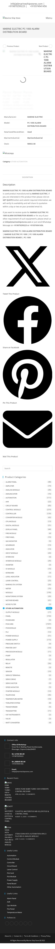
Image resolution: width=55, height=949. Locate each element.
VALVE (8, 719)
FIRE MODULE (11, 533)
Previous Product (13, 46)
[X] (7, 923)
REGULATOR (10, 659)
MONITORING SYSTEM (14, 596)
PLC (7, 632)
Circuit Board (12, 866)
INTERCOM (10, 557)
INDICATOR (10, 549)
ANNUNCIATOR (11, 494)
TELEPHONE (10, 695)
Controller (11, 862)
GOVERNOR (10, 545)
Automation (11, 855)
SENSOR (9, 671)
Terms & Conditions (31, 936)
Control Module (13, 859)
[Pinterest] (25, 923)
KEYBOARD (10, 573)
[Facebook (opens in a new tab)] (22, 8)
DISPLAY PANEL (12, 529)
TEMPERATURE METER (14, 699)
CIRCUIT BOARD (12, 505)
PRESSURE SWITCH (13, 644)
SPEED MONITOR (12, 687)
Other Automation (14, 887)
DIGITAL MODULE (12, 525)
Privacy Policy (45, 936)
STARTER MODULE (13, 691)
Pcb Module (11, 876)
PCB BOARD (10, 620)
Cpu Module (11, 905)
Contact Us (18, 936)
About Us (8, 936)
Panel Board (11, 883)
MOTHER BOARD (12, 600)
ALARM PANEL (11, 482)
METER (8, 588)
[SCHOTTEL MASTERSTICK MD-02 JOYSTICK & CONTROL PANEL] (9, 813)
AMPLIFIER (10, 486)
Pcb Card (10, 873)
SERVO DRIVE (11, 679)
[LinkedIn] (21, 923)
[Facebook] (12, 923)
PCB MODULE (11, 628)
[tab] (27, 177)
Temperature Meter (14, 912)
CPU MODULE (11, 521)
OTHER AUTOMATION (19, 161)
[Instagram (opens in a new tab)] (28, 8)
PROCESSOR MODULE (14, 652)
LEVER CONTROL (12, 580)
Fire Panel (10, 909)
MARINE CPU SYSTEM (14, 584)
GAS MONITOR (11, 541)
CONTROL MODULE (13, 509)
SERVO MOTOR (11, 683)
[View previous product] (4, 46)
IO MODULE (10, 569)
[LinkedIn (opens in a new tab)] (32, 8)
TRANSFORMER (11, 707)
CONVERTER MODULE (14, 517)
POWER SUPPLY (12, 640)
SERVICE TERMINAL (13, 675)
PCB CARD (9, 624)
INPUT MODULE (12, 553)
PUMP (8, 655)
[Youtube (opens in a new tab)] (35, 8)
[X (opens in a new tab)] (19, 8)
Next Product (43, 46)
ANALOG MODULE (13, 490)
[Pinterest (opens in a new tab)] (25, 8)
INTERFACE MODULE (13, 561)
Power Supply (12, 880)
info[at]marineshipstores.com (22, 771)
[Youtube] (30, 923)
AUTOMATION (11, 498)
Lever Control (12, 869)
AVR (7, 502)
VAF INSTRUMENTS (13, 715)
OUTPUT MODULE (12, 612)
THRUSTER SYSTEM (13, 703)
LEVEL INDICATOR (12, 576)
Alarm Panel (11, 898)
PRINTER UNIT (11, 648)
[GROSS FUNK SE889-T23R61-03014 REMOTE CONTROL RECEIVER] (9, 791)
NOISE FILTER (11, 604)
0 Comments (30, 794)
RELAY (8, 663)
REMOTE (9, 667)
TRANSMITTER (11, 711)
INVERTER (9, 565)
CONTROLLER (11, 513)
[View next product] (50, 46)
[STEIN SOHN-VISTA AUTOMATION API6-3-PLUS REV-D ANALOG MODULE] (9, 836)
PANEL (8, 616)
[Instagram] (16, 923)
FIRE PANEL (10, 537)
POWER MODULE (12, 636)
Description (27, 177)
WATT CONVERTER (13, 722)
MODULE (9, 592)
